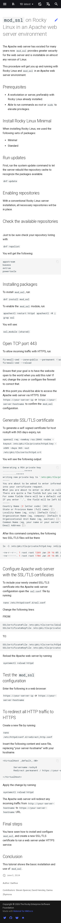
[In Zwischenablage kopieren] (58, 262)
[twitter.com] (4, 917)
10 (25, 4)
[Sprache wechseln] (48, 4)
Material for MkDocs (23, 911)
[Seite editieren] (56, 20)
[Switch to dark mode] (40, 4)
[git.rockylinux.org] (17, 917)
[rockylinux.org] (23, 917)
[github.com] (11, 917)
